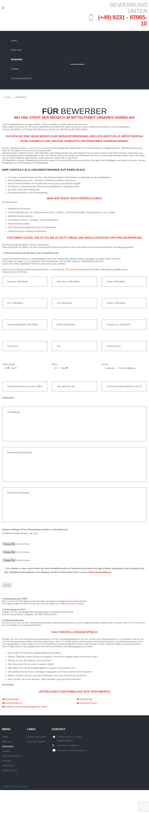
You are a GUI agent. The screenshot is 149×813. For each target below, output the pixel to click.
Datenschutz (9, 770)
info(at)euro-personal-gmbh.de (71, 601)
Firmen (15, 69)
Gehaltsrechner (36, 737)
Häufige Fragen (36, 742)
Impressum (8, 766)
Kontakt (7, 761)
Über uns (16, 50)
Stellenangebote (21, 78)
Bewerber (17, 59)
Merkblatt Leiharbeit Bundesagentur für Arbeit (25, 706)
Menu (5, 32)
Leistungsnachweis (88, 703)
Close (5, 86)
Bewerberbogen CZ (13, 703)
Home (14, 40)
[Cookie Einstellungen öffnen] (22, 811)
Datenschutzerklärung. (99, 572)
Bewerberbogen (11, 699)
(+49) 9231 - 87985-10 (122, 20)
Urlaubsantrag (85, 699)
